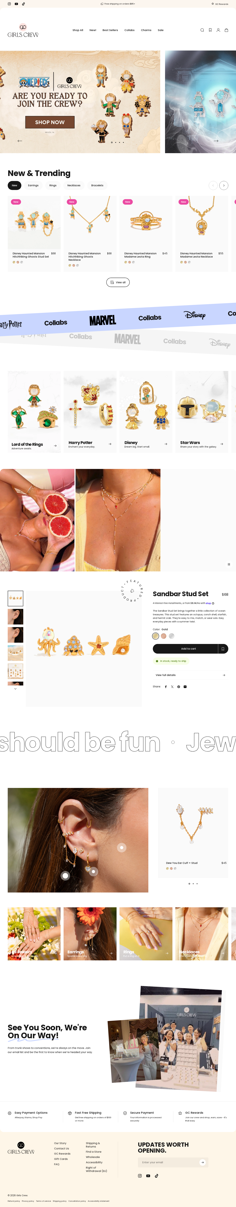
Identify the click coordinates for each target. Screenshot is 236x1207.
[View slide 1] (189, 884)
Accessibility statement (98, 1201)
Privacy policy (28, 1201)
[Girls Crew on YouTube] (148, 1176)
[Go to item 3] (15, 635)
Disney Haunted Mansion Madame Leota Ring (140, 255)
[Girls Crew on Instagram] (140, 1176)
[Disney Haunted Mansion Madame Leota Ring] (145, 222)
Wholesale (93, 1157)
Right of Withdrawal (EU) (96, 1169)
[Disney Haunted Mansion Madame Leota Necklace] (201, 222)
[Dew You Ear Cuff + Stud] (193, 823)
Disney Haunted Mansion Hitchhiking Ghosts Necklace (85, 257)
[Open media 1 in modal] (84, 649)
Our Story (60, 1143)
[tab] (14, 185)
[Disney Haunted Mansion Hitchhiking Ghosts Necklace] (90, 222)
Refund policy (14, 1201)
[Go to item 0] (15, 598)
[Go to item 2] (15, 616)
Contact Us (61, 1148)
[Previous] (19, 140)
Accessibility (94, 1162)
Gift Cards (61, 1159)
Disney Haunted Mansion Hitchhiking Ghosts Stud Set (31, 255)
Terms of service (43, 1201)
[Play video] (118, 522)
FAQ (56, 1164)
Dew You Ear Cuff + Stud (181, 863)
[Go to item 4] (15, 653)
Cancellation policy (77, 1201)
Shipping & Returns (93, 1145)
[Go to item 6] (15, 689)
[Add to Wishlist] (55, 244)
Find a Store (93, 1152)
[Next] (216, 140)
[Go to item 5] (15, 671)
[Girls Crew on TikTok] (156, 1176)
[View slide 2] (193, 884)
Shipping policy (59, 1201)
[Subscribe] (202, 1162)
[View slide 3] (197, 884)
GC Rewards (221, 4)
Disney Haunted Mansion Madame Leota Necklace (196, 255)
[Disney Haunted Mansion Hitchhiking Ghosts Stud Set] (34, 222)
